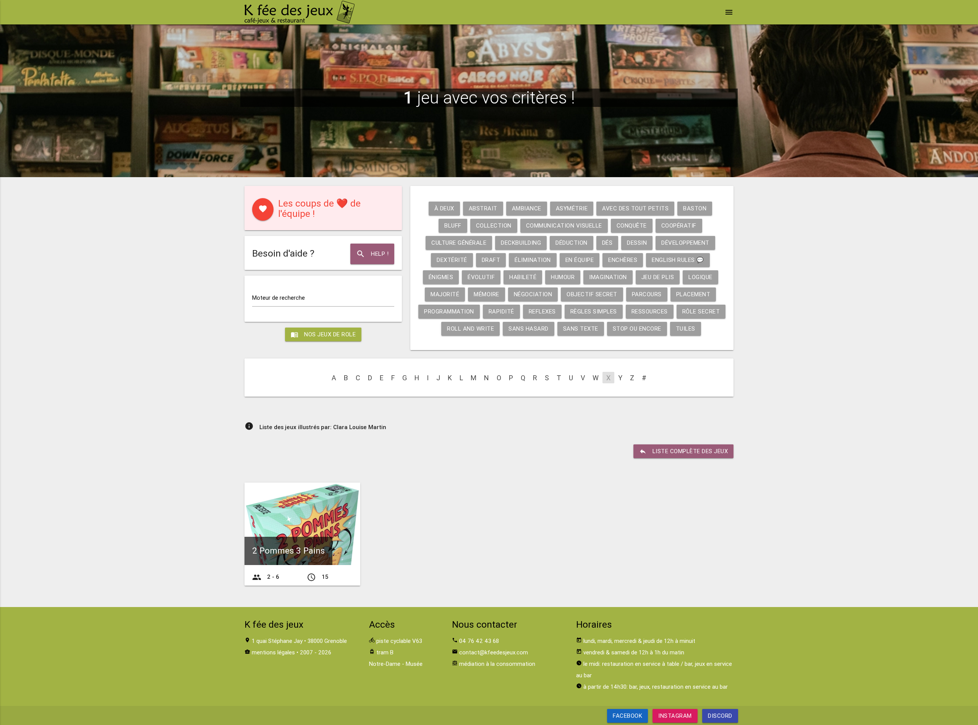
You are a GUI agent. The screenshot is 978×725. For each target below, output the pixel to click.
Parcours (647, 294)
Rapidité (501, 311)
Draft (491, 259)
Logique (700, 277)
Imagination (608, 277)
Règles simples (593, 311)
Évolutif (481, 277)
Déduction (571, 242)
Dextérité (452, 259)
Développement (685, 242)
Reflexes (542, 311)
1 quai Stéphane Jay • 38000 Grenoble (299, 640)
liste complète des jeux (683, 451)
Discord (720, 715)
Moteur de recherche (278, 297)
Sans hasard (528, 328)
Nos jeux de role (323, 334)
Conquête (632, 225)
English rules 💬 (678, 259)
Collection (494, 225)
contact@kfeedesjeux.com (493, 652)
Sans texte (580, 328)
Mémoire (486, 294)
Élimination (533, 259)
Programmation (449, 311)
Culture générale (458, 242)
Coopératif (678, 225)
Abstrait (483, 208)
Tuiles (685, 328)
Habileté (522, 277)
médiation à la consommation (497, 663)
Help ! (372, 253)
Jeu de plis (657, 277)
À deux (444, 208)
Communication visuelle (564, 225)
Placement (693, 294)
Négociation (533, 294)
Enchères (622, 259)
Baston (694, 208)
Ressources (649, 311)
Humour (563, 277)
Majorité (445, 294)
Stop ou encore (637, 328)
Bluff (452, 225)
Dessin (637, 242)
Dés (607, 242)
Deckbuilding (521, 242)
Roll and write (470, 328)
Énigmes (441, 277)
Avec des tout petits (635, 208)
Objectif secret (592, 294)
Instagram (675, 715)
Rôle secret (701, 311)
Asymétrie (572, 208)
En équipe (579, 259)
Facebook (627, 715)
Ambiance (526, 208)
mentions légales (273, 652)
